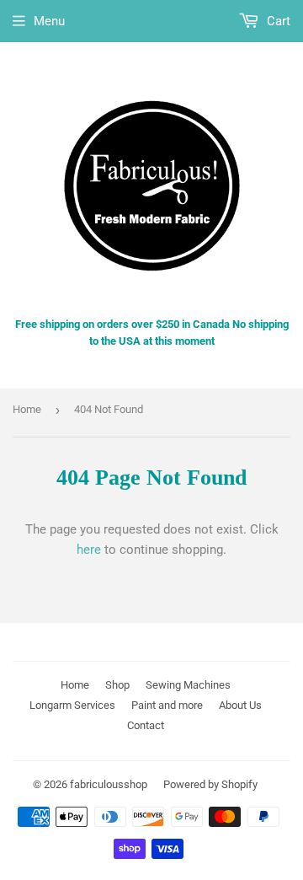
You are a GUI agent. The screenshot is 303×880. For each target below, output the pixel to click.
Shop (117, 685)
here (89, 549)
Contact (145, 725)
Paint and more (167, 705)
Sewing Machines (188, 685)
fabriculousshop (108, 784)
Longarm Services (72, 705)
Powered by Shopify (210, 784)
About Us (240, 705)
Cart (276, 21)
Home (27, 409)
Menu (49, 21)
